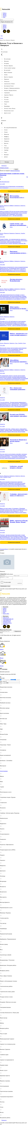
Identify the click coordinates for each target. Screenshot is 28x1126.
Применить (4, 165)
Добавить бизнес (4, 167)
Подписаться (18, 631)
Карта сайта (6, 613)
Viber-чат (5, 624)
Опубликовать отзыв (5, 586)
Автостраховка (4, 771)
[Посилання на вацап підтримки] (8, 31)
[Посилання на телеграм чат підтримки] (4, 31)
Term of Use (6, 617)
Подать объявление (6, 21)
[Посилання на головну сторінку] (5, 595)
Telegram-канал (7, 621)
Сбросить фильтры (15, 170)
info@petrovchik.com (8, 618)
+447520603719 (7, 620)
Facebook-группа (7, 623)
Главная (1, 38)
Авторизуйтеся (4, 549)
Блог (4, 17)
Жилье (4, 14)
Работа (4, 13)
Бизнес (4, 15)
